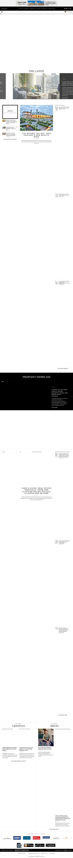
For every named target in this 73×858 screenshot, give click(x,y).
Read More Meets (54, 829)
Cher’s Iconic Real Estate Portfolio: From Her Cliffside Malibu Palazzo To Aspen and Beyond (64, 455)
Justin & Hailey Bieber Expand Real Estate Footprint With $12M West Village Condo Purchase (64, 630)
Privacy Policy (22, 853)
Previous (1, 838)
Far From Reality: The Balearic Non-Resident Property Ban (12, 128)
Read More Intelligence (10, 139)
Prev (1, 88)
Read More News (62, 715)
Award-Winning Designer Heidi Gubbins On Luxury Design (9, 749)
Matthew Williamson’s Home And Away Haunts (45, 748)
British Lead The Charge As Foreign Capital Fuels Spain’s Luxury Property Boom (11, 122)
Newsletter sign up (7, 850)
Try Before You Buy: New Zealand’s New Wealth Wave (64, 108)
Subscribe (28, 850)
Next (72, 88)
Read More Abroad (63, 368)
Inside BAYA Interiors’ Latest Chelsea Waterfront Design (59, 83)
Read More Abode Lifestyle (18, 761)
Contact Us (44, 853)
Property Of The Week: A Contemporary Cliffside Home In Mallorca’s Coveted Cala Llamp (60, 393)
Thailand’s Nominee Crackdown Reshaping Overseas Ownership (64, 283)
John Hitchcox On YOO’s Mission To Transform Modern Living (26, 749)
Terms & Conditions (33, 853)
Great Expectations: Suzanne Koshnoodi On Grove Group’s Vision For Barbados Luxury (62, 818)
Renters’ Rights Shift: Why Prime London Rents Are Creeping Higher (11, 134)
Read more (54, 97)
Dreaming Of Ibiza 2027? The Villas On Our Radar (64, 195)
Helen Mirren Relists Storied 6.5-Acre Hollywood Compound (64, 542)
